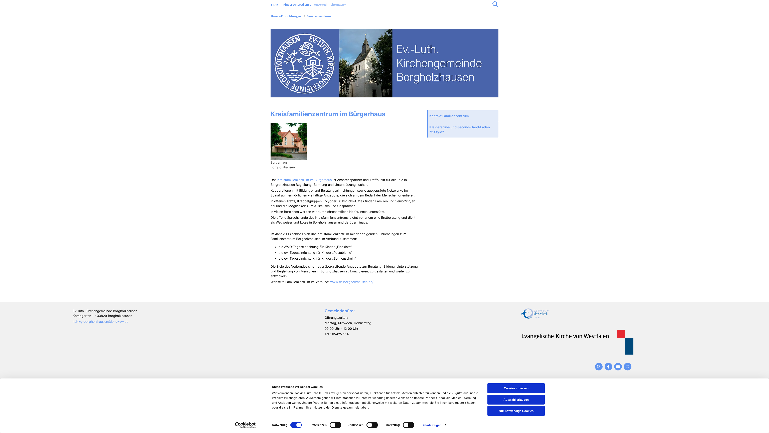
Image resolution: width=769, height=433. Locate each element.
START (275, 4)
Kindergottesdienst (297, 4)
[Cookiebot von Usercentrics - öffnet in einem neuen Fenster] (245, 425)
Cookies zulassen (516, 388)
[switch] (335, 425)
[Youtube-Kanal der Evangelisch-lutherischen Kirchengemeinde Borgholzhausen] (618, 367)
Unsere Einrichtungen (329, 4)
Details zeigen (431, 425)
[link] (330, 4)
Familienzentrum (319, 16)
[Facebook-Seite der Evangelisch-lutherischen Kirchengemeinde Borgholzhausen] (608, 367)
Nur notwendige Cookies (516, 411)
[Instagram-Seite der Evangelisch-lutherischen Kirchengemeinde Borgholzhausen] (599, 367)
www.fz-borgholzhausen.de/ (351, 282)
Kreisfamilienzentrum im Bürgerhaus (304, 180)
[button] (462, 115)
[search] (495, 4)
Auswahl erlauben (516, 399)
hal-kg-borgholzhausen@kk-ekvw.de (100, 322)
